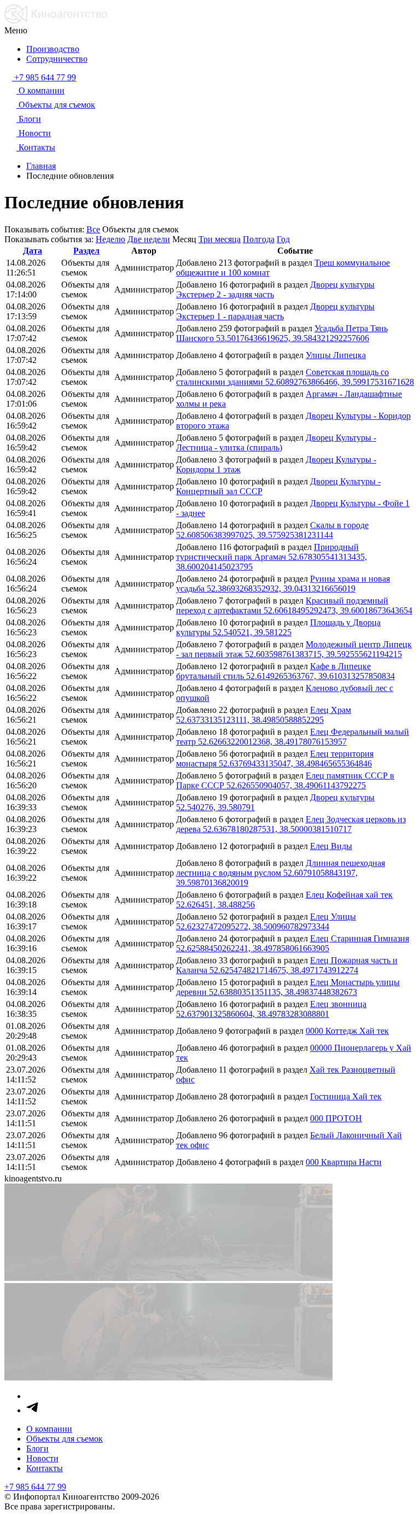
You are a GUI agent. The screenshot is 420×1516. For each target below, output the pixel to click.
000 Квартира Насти (344, 1162)
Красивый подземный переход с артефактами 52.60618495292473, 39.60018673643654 (294, 605)
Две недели (148, 239)
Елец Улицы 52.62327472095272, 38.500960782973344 (266, 921)
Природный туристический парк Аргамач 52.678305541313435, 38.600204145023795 (271, 556)
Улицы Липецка (336, 355)
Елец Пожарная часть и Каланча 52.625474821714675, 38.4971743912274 (287, 965)
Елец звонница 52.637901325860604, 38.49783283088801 (271, 1009)
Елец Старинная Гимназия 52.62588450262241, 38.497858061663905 (292, 943)
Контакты (44, 1468)
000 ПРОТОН (336, 1118)
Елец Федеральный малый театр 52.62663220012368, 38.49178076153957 (292, 736)
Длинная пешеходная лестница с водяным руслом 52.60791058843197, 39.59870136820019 (280, 872)
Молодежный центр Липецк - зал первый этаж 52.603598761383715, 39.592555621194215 (294, 649)
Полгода (259, 239)
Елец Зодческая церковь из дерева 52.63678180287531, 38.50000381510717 (291, 824)
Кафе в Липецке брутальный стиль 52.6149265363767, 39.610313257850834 (285, 671)
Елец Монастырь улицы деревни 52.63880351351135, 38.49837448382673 (288, 987)
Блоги (37, 1448)
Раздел (86, 250)
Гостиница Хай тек (346, 1096)
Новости (42, 1458)
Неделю (110, 239)
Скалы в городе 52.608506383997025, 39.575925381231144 (272, 530)
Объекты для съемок (64, 1438)
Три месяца (220, 239)
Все (93, 229)
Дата (32, 250)
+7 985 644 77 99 (35, 1486)
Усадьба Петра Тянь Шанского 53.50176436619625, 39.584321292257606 (282, 333)
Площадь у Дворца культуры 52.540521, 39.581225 (278, 627)
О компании (49, 1428)
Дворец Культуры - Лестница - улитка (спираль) (276, 442)
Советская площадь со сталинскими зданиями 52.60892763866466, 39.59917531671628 (295, 377)
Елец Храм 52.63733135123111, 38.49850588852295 (263, 714)
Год (283, 239)
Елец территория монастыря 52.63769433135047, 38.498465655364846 (275, 758)
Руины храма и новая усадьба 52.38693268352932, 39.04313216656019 (283, 583)
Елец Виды (331, 846)
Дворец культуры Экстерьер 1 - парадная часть (275, 311)
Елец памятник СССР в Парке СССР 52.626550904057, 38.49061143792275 (285, 780)
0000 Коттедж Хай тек (347, 1030)
